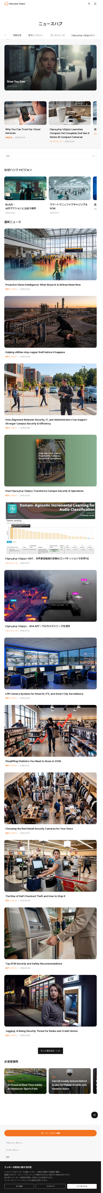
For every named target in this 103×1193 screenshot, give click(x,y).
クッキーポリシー (13, 1150)
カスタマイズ (51, 1186)
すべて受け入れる (82, 1186)
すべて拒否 (19, 1186)
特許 (7, 1157)
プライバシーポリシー (14, 1143)
